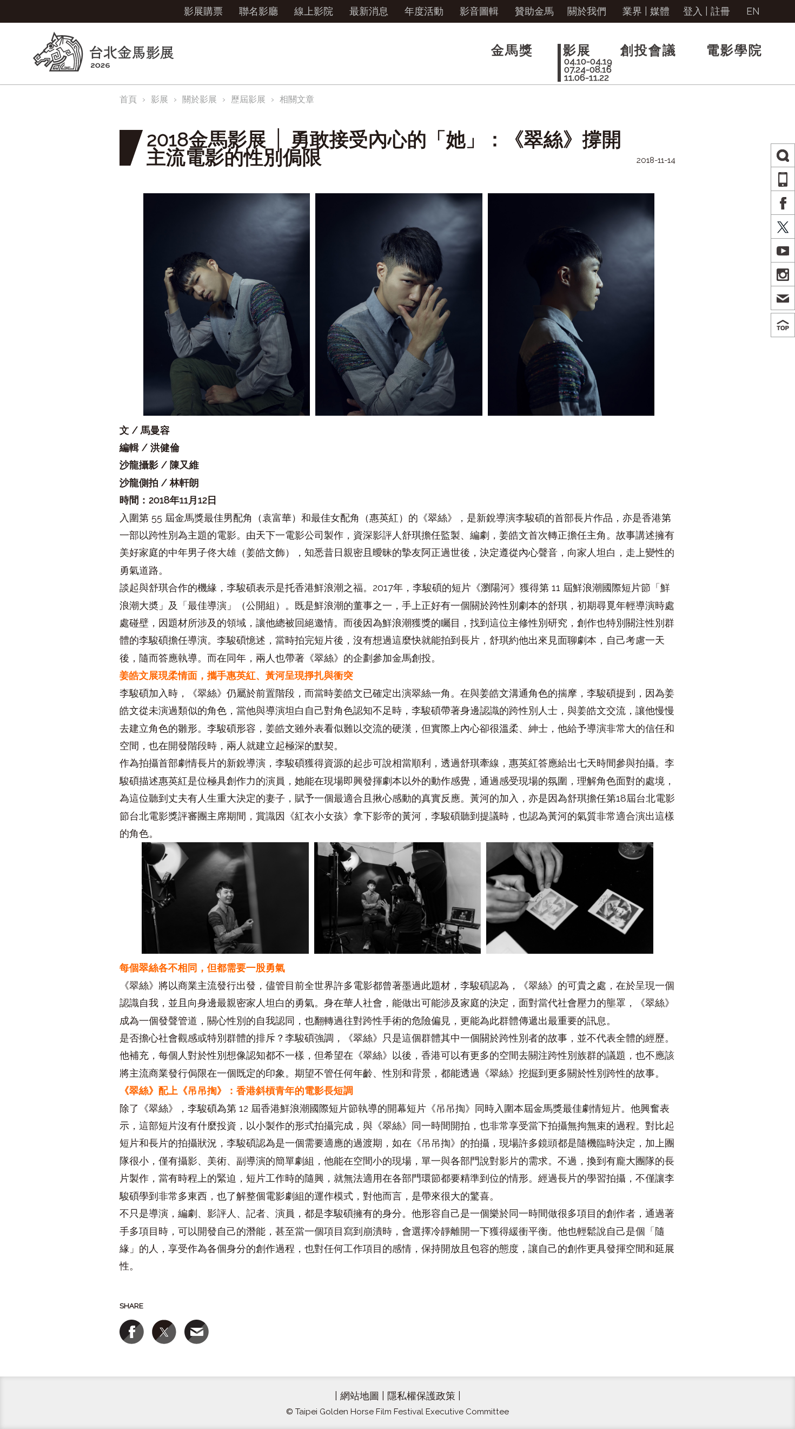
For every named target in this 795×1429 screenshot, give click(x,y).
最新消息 (368, 11)
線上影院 (313, 11)
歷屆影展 (248, 99)
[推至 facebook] (132, 1332)
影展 (159, 99)
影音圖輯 (479, 11)
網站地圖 (359, 1395)
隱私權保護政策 (421, 1395)
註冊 (720, 11)
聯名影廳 (258, 11)
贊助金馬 (534, 11)
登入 (693, 11)
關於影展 (199, 99)
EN (753, 11)
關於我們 (586, 11)
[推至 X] (164, 1332)
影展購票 (203, 11)
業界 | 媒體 (646, 11)
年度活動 (424, 11)
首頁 (128, 99)
